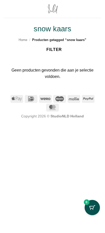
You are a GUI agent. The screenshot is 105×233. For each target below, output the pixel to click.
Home (23, 40)
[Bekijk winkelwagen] (6, 9)
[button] (98, 9)
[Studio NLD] (52, 9)
